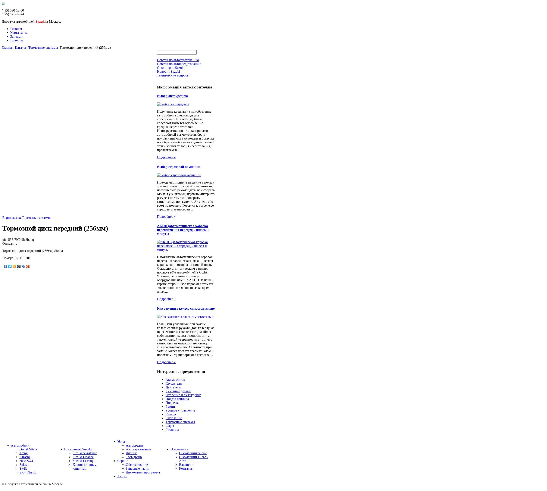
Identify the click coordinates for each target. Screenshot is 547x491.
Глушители (174, 383)
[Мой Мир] (19, 266)
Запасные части (137, 468)
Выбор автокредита (172, 96)
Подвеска (172, 402)
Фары (170, 426)
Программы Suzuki (78, 449)
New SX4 (26, 461)
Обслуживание (137, 464)
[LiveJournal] (23, 266)
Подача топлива (177, 399)
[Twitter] (10, 266)
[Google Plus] (28, 266)
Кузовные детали (178, 391)
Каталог (21, 47)
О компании (179, 449)
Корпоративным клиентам (85, 466)
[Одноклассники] (14, 266)
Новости (16, 40)
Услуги (122, 441)
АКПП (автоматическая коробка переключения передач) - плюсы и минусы (183, 229)
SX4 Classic (27, 472)
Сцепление (174, 418)
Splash (23, 464)
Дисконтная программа (143, 472)
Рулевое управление (180, 410)
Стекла (171, 414)
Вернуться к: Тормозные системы (26, 217)
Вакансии (186, 464)
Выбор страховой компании (178, 167)
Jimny (23, 453)
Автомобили (20, 445)
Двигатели (173, 387)
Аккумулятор (175, 379)
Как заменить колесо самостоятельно (186, 308)
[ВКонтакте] (5, 266)
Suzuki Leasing (83, 461)
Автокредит (134, 445)
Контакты (186, 468)
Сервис (122, 461)
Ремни (170, 406)
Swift (23, 468)
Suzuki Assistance (85, 453)
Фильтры (172, 429)
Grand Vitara (28, 449)
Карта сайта (19, 32)
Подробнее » (166, 157)
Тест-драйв (134, 457)
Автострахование (138, 449)
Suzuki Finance (83, 457)
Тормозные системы (43, 47)
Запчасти (17, 36)
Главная (16, 29)
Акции (122, 476)
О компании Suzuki (193, 453)
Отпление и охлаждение (183, 395)
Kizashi (24, 457)
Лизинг (131, 453)
